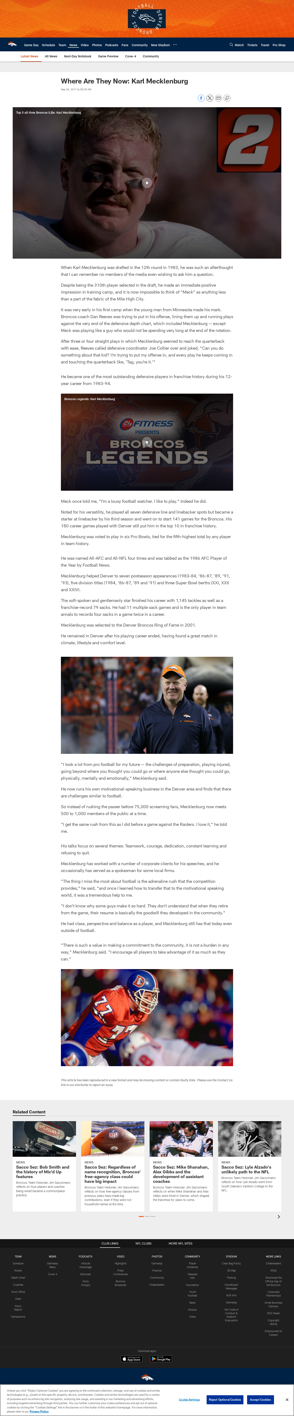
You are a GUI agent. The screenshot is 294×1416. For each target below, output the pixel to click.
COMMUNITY (192, 1256)
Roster (18, 1270)
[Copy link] (227, 98)
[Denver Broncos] (147, 1378)
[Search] (231, 44)
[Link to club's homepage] (12, 44)
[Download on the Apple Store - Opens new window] (131, 1359)
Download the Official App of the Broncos (273, 1281)
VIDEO (120, 1256)
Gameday (157, 1263)
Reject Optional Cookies (225, 1399)
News (192, 1302)
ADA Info (231, 1295)
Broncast (85, 1274)
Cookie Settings (189, 1399)
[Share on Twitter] (209, 100)
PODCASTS (85, 1256)
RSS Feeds (273, 1313)
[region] (147, 1400)
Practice (157, 1270)
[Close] (287, 1400)
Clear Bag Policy (231, 1263)
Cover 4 (52, 1274)
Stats (18, 1298)
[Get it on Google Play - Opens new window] (161, 1361)
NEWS (52, 1256)
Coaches (18, 1284)
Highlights (121, 1263)
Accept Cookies (260, 1399)
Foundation (192, 1284)
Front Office (18, 1291)
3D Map (231, 1270)
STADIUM (231, 1256)
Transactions (18, 1316)
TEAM (18, 1256)
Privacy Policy (39, 1411)
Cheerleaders (156, 1284)
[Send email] (218, 100)
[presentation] (279, 1217)
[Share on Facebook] (201, 100)
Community (157, 1277)
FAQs (274, 1270)
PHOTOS (157, 1256)
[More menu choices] (175, 44)
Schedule (18, 1263)
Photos (192, 1309)
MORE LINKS (273, 1256)
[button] (147, 183)
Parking (231, 1277)
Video (192, 1316)
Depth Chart (18, 1277)
